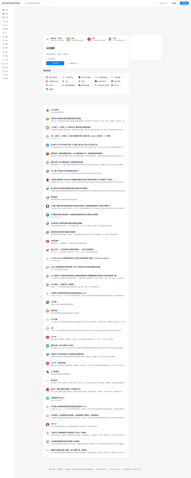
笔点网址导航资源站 (11, 3)
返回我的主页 (163, 3)
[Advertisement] (73, 20)
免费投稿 (184, 3)
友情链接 (60, 469)
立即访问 (55, 63)
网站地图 (67, 469)
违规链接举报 (51, 59)
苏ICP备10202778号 (101, 469)
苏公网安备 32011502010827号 (132, 469)
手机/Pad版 (52, 469)
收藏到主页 (73, 63)
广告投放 (173, 3)
